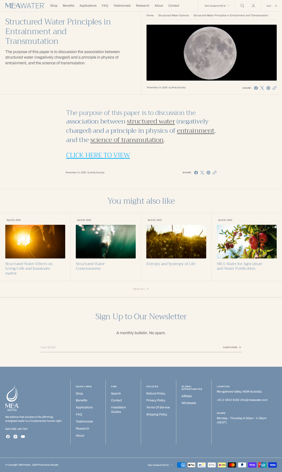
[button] (254, 5)
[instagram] (15, 436)
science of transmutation (126, 140)
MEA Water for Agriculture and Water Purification (239, 266)
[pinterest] (268, 88)
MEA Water (25, 465)
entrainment (195, 130)
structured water (151, 121)
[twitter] (262, 88)
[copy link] (274, 88)
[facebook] (256, 88)
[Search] (242, 5)
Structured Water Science (173, 15)
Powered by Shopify (48, 465)
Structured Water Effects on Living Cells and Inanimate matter (28, 269)
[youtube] (23, 436)
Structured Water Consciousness (90, 266)
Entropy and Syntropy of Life (170, 264)
